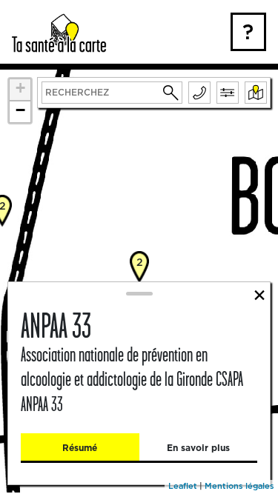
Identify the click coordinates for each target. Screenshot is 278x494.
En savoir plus (198, 448)
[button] (171, 92)
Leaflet (182, 485)
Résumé (79, 448)
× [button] (259, 294)
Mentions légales (239, 485)
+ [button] (20, 88)
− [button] (20, 110)
